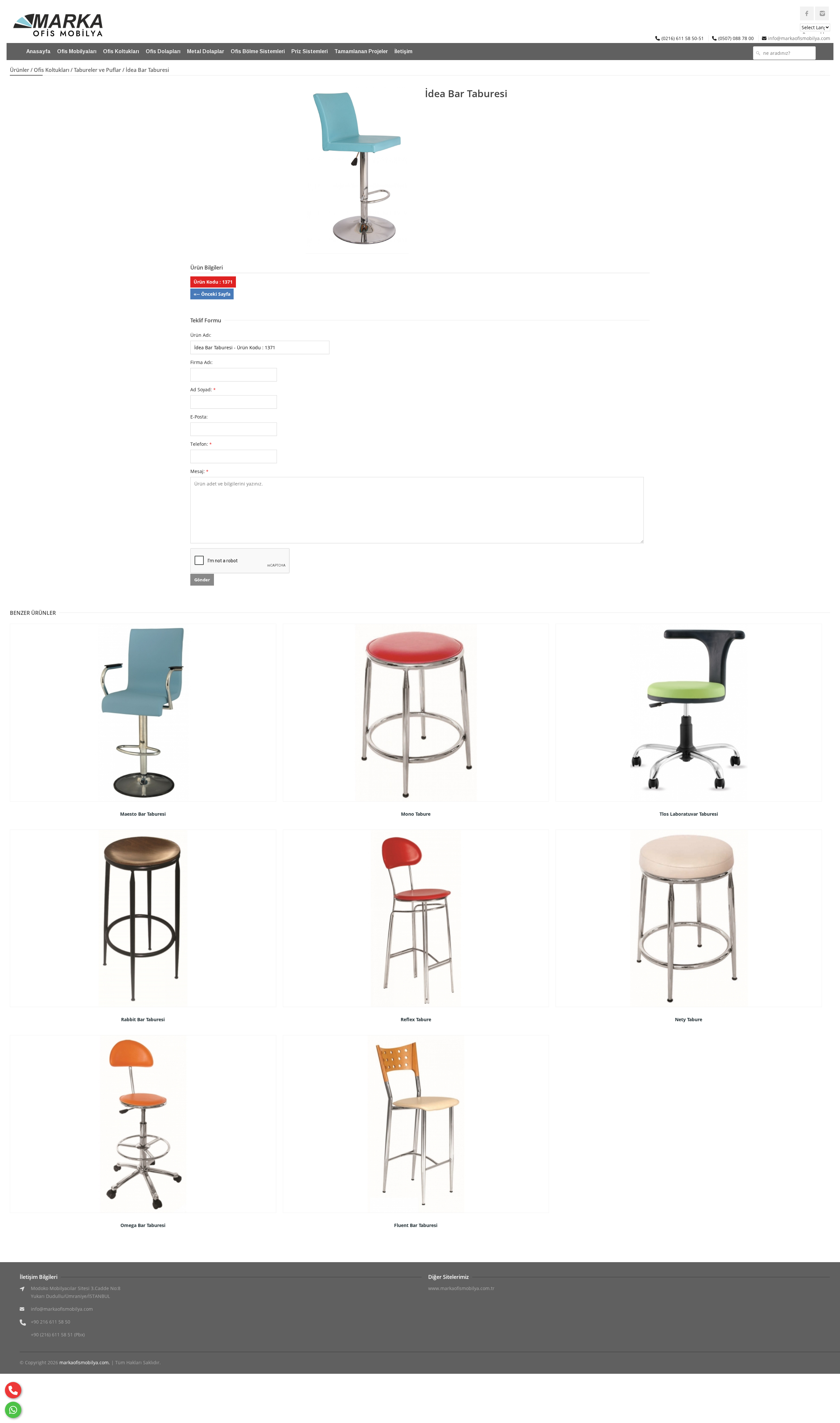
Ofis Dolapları (163, 51)
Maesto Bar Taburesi (143, 814)
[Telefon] (13, 1390)
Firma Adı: (201, 362)
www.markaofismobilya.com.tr (461, 1288)
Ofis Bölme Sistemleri (258, 51)
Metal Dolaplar (205, 51)
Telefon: (201, 444)
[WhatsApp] (13, 1410)
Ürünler (19, 70)
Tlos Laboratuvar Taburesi (689, 814)
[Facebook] (807, 13)
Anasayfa (38, 51)
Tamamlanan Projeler (361, 51)
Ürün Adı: (200, 335)
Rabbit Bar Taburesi (143, 1019)
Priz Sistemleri (309, 51)
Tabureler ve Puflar (97, 70)
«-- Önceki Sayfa (212, 294)
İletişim (403, 51)
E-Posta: (199, 417)
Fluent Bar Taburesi (415, 1225)
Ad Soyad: (203, 389)
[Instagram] (822, 13)
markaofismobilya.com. (84, 1362)
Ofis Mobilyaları (76, 51)
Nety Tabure (688, 1019)
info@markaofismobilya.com (799, 38)
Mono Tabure (415, 814)
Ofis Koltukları (121, 51)
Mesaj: (199, 471)
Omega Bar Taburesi (142, 1225)
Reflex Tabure (416, 1019)
